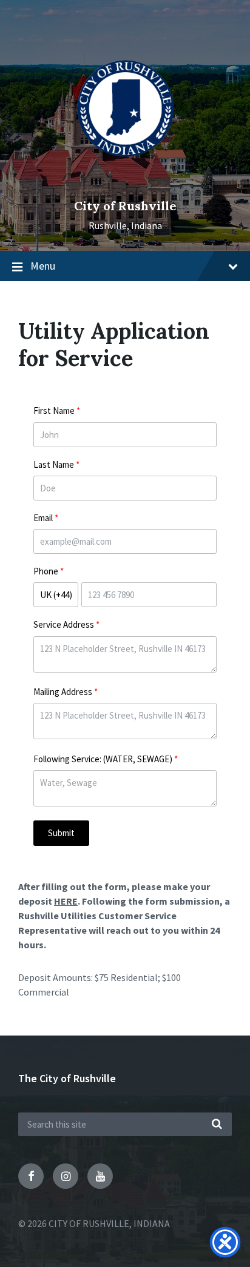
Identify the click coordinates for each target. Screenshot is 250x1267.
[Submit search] (217, 1125)
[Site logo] (125, 185)
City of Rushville (125, 205)
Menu (42, 266)
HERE (66, 901)
